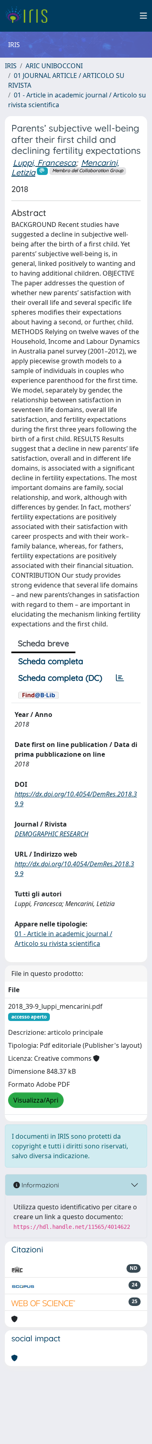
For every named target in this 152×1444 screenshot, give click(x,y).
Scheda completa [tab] (50, 661)
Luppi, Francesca (44, 163)
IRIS (11, 65)
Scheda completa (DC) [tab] (60, 678)
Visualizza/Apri (35, 1100)
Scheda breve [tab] (43, 643)
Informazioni (39, 1185)
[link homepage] (29, 16)
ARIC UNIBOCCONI (54, 65)
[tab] (120, 677)
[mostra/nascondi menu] (143, 16)
